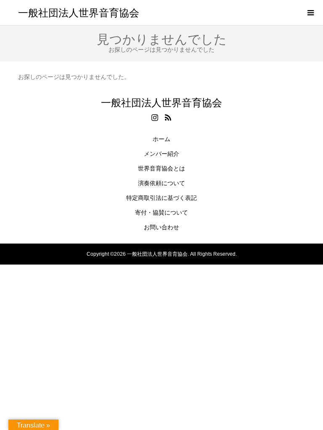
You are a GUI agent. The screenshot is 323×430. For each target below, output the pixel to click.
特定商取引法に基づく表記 (161, 197)
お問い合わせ (161, 227)
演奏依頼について (161, 183)
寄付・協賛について (161, 212)
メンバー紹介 (161, 153)
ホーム (161, 139)
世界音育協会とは (161, 168)
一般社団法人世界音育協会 (78, 12)
